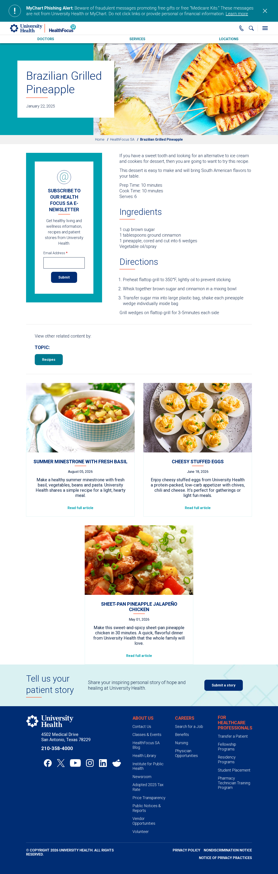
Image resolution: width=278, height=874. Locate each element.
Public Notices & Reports (146, 808)
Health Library (144, 755)
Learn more (237, 13)
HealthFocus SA (122, 139)
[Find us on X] (60, 763)
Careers (184, 718)
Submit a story (223, 685)
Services (137, 39)
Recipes (48, 360)
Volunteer (140, 831)
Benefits (182, 734)
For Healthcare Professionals (235, 723)
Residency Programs (227, 759)
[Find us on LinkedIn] (102, 763)
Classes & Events (146, 734)
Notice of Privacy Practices (225, 858)
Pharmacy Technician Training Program (234, 783)
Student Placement (234, 770)
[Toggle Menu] (265, 28)
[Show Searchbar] (251, 28)
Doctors (45, 39)
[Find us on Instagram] (89, 763)
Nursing (181, 742)
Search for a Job (189, 726)
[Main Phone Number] (241, 28)
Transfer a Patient (233, 736)
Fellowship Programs (227, 746)
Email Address (55, 253)
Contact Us (141, 726)
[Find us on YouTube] (75, 763)
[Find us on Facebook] (47, 763)
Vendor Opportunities (143, 821)
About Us (143, 718)
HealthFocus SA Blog (146, 745)
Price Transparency (148, 797)
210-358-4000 (57, 748)
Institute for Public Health (148, 766)
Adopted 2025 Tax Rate (148, 787)
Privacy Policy (186, 850)
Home (99, 139)
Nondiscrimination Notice (228, 850)
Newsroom (141, 776)
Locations (228, 39)
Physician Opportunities (186, 753)
